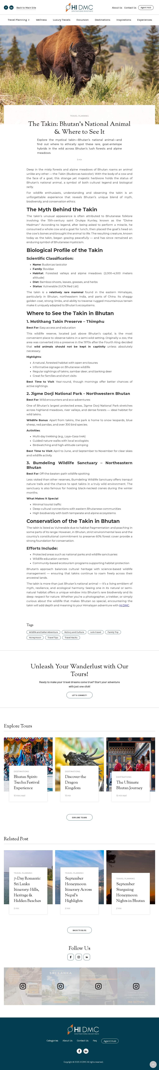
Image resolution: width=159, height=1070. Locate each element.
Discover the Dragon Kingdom (75, 782)
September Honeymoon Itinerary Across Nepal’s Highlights (78, 890)
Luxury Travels (61, 19)
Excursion (83, 19)
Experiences (144, 19)
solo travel (95, 632)
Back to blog (79, 930)
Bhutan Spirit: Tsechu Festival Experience (26, 782)
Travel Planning (79, 116)
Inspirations (123, 19)
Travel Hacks (71, 637)
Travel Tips (53, 637)
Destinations (102, 19)
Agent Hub (146, 7)
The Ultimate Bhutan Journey (129, 785)
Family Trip (113, 632)
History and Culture (74, 632)
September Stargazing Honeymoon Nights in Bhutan (130, 892)
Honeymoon (35, 637)
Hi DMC (124, 605)
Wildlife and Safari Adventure (43, 632)
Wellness (41, 19)
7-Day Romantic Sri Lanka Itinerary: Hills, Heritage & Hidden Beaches (27, 890)
